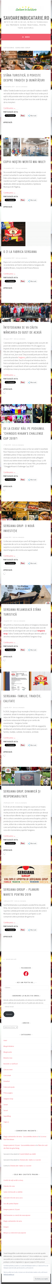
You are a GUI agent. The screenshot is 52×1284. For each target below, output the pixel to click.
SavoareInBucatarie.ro (26, 17)
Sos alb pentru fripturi (11, 1203)
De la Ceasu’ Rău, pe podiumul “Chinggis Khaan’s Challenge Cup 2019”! (24, 433)
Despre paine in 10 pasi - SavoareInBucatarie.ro (20, 1145)
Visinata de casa (9, 1186)
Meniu (27, 37)
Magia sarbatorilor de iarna (13, 1221)
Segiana (21, 357)
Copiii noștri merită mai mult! (25, 161)
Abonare (9, 1014)
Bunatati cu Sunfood (11, 1064)
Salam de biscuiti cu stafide (13, 1192)
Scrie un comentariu (21, 86)
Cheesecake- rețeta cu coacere (30, 1160)
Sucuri (6, 1110)
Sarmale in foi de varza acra (13, 1198)
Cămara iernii (8, 1069)
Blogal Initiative (9, 1046)
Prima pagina (8, 1093)
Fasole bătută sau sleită (27, 1154)
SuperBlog (7, 1116)
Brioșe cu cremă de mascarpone (15, 1233)
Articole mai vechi (11, 959)
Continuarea (9, 108)
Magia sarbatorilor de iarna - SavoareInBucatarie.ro (21, 1136)
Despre (6, 1227)
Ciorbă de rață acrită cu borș (13, 1180)
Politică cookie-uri (9, 1274)
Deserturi (7, 1081)
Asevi (5, 1040)
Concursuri (7, 1075)
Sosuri (6, 1104)
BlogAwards (8, 1052)
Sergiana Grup (8, 1099)
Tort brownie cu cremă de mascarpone (17, 1215)
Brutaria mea (8, 1058)
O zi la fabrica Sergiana (20, 251)
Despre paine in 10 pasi (12, 1209)
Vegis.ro (6, 1122)
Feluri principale (9, 1087)
